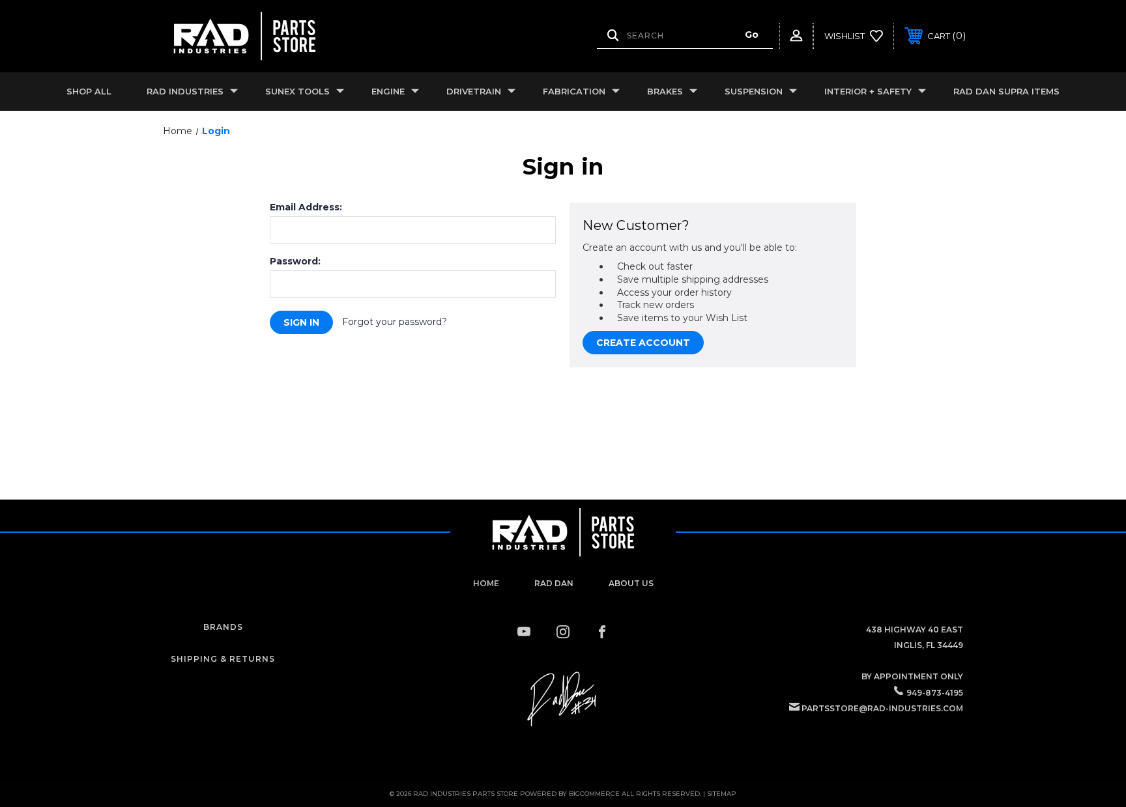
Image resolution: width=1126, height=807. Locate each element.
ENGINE (388, 91)
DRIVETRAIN (473, 91)
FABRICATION (574, 91)
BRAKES (665, 91)
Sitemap (721, 793)
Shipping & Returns (223, 659)
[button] (562, 699)
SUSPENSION (754, 91)
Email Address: (306, 207)
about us (631, 583)
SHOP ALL (88, 91)
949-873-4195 (934, 693)
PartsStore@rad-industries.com (882, 708)
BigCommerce (594, 793)
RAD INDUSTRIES (185, 91)
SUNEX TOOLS (297, 91)
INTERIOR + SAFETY (868, 91)
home (486, 583)
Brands (223, 627)
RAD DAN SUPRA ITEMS (1006, 91)
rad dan (553, 583)
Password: (295, 261)
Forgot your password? (394, 322)
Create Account (643, 342)
